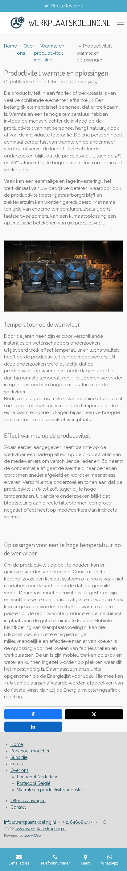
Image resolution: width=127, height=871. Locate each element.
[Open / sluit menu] (120, 22)
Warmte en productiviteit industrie (49, 53)
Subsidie (18, 757)
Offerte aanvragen (28, 800)
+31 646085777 (77, 822)
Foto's (16, 763)
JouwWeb (32, 835)
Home (10, 46)
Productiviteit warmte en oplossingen (94, 53)
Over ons (19, 770)
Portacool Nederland (38, 776)
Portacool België (33, 783)
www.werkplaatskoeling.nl (41, 828)
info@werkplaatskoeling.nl (30, 822)
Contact (18, 807)
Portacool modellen (30, 750)
